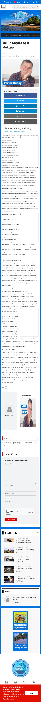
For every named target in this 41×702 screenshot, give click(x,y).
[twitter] (27, 2)
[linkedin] (33, 2)
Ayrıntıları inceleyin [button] (9, 699)
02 (34, 56)
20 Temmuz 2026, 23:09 (23, 566)
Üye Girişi (8, 2)
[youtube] (36, 2)
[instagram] (30, 2)
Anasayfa (6, 35)
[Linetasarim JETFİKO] (20, 668)
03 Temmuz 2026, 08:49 (23, 576)
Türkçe (18, 2)
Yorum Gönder (11, 519)
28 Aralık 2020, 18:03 (8, 56)
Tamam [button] (31, 693)
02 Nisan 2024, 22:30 (22, 557)
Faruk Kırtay (18, 35)
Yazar (12, 35)
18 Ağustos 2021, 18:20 (22, 538)
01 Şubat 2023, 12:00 (22, 547)
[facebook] (24, 2)
